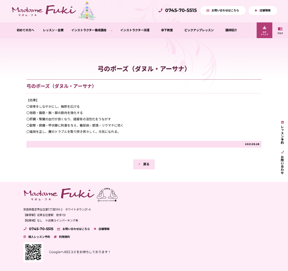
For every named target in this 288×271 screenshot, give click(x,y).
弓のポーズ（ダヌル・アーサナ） (61, 86)
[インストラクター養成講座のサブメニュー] (112, 30)
